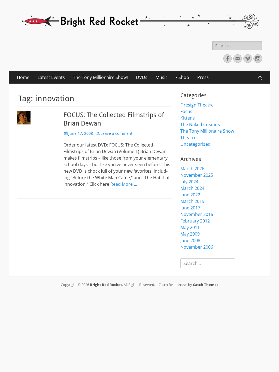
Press (203, 77)
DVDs (141, 77)
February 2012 (195, 221)
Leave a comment (116, 133)
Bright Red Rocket (106, 284)
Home (23, 77)
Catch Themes (205, 284)
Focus (186, 111)
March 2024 (192, 188)
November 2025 (196, 175)
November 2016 (196, 214)
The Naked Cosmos (200, 124)
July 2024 (189, 182)
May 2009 (190, 234)
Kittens (187, 118)
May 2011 (190, 227)
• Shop (182, 77)
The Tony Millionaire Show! (100, 77)
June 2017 (190, 208)
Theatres (189, 138)
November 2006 (196, 247)
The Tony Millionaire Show (207, 131)
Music (162, 77)
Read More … (123, 184)
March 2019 (192, 201)
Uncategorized (195, 144)
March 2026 (192, 169)
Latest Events (51, 77)
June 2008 (190, 240)
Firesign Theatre (197, 105)
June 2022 (190, 195)
